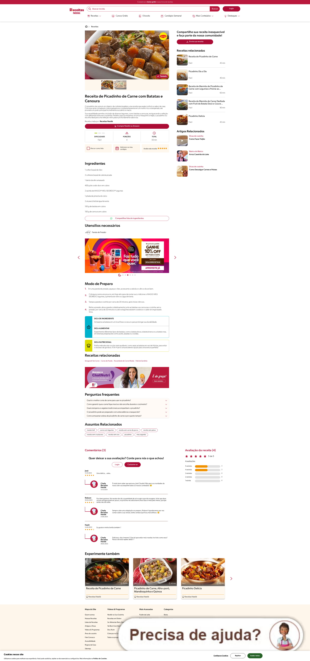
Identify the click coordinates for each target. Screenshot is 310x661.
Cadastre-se (133, 465)
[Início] (77, 11)
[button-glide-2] (127, 275)
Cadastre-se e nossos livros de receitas (155, 2)
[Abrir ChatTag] (211, 635)
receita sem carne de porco (128, 430)
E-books (146, 16)
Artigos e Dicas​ (90, 626)
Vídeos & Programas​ (92, 630)
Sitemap (88, 649)
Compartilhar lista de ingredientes (129, 218)
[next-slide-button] (175, 258)
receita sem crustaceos (95, 435)
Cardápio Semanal (173, 16)
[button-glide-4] (132, 275)
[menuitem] (94, 16)
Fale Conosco (90, 637)
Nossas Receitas (91, 618)
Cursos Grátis (122, 16)
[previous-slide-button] (79, 258)
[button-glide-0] (123, 275)
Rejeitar (238, 655)
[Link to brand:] (163, 36)
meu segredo (141, 435)
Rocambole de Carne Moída (124, 361)
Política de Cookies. (100, 658)
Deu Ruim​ (111, 630)
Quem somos (90, 615)
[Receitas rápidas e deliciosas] (127, 255)
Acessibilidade (90, 641)
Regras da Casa (90, 645)
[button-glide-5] (135, 275)
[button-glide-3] (130, 275)
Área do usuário (91, 634)
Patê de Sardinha (141, 361)
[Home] (86, 27)
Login (117, 465)
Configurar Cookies (221, 655)
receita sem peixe (149, 430)
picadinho (128, 435)
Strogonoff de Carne (92, 361)
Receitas (94, 27)
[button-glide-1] (125, 275)
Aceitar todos (255, 655)
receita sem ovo (113, 435)
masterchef (91, 430)
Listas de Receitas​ (91, 622)
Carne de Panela (106, 361)
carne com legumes (107, 430)
